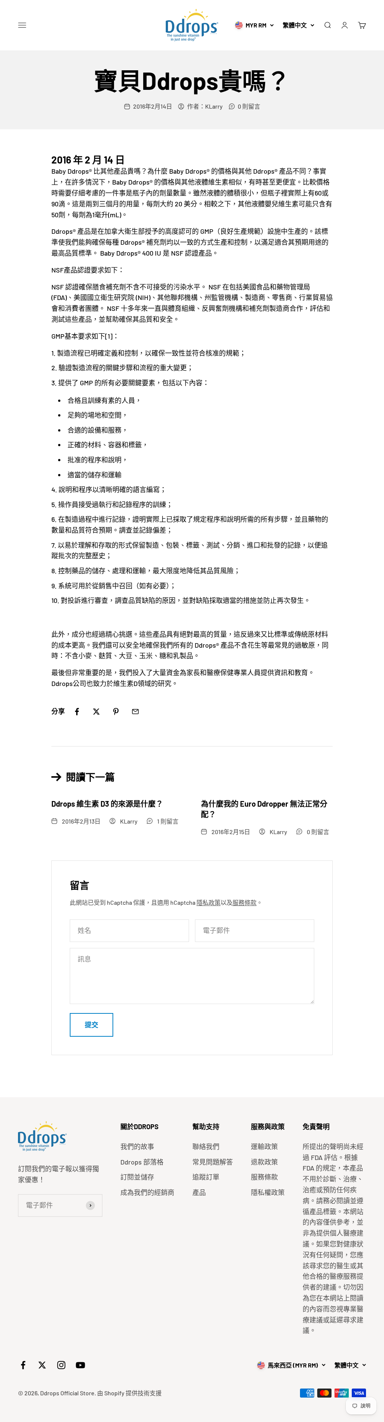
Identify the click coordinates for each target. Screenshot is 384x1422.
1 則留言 (167, 821)
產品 (199, 1192)
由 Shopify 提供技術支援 (129, 1392)
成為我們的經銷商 (147, 1192)
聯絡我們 (205, 1146)
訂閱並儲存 (137, 1177)
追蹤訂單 (205, 1177)
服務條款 (244, 902)
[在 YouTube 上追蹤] (80, 1365)
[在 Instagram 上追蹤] (61, 1365)
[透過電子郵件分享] (135, 711)
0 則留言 (249, 106)
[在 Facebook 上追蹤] (23, 1365)
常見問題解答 (212, 1162)
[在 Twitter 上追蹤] (42, 1365)
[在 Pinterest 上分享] (115, 711)
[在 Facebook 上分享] (76, 711)
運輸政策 (264, 1146)
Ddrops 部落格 (142, 1162)
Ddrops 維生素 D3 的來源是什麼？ (107, 803)
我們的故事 (137, 1146)
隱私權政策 (268, 1192)
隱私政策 (208, 902)
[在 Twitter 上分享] (96, 711)
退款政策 (264, 1162)
